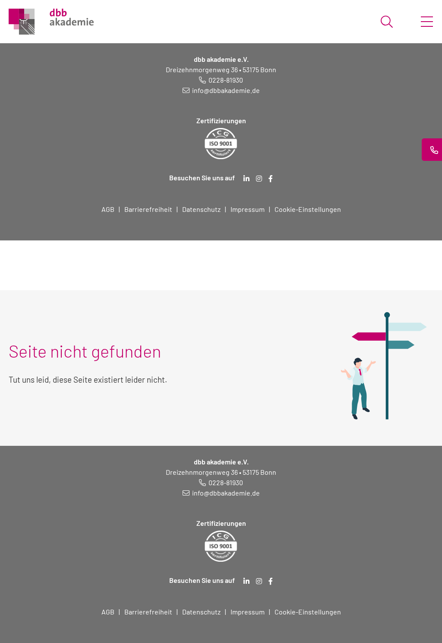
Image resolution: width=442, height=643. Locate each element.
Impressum (247, 209)
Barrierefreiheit (148, 209)
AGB (107, 209)
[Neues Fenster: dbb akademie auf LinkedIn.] (246, 179)
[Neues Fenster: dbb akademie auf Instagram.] (259, 179)
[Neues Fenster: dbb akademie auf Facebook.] (270, 179)
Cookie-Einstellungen (308, 209)
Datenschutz (201, 209)
